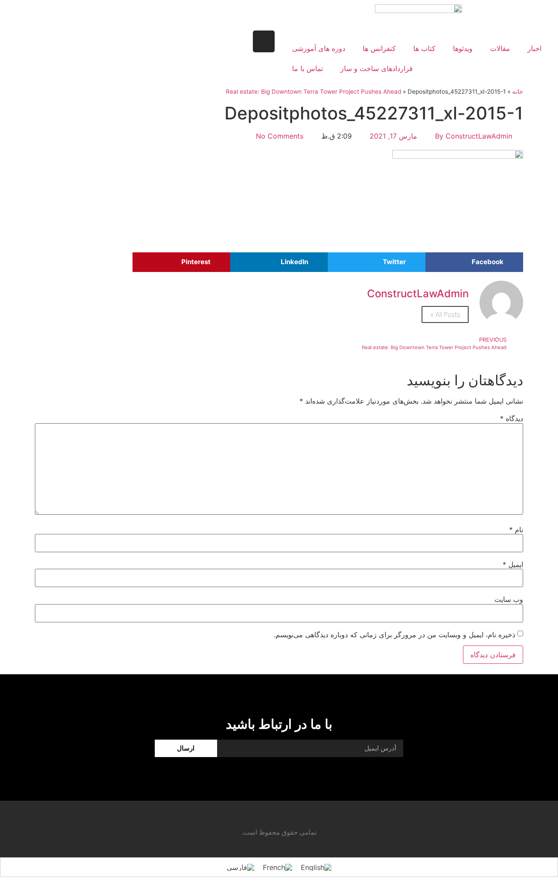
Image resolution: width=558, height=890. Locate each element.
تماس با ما (307, 68)
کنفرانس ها (379, 48)
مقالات (500, 48)
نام (516, 529)
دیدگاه (511, 418)
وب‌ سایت (508, 599)
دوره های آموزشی (318, 48)
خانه (517, 91)
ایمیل (513, 564)
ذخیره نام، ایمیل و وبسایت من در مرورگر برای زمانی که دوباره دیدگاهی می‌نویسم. (394, 634)
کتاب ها (424, 48)
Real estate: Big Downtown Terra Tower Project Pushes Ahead (313, 91)
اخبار (534, 48)
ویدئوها (463, 48)
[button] (474, 262)
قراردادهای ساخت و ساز (376, 68)
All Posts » (445, 314)
